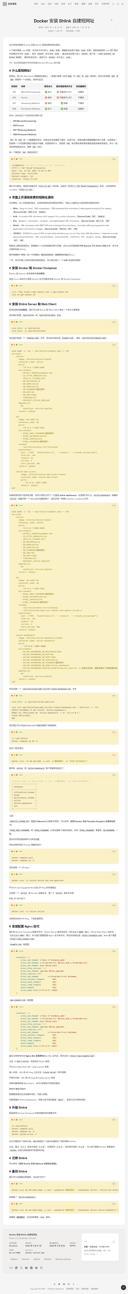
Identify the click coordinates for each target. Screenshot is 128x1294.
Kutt (15, 216)
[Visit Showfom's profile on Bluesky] (64, 1284)
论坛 (77, 1289)
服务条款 (85, 1289)
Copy (114, 159)
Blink (15, 208)
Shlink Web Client (17, 1088)
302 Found (18, 125)
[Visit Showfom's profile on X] (54, 1284)
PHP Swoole (85, 246)
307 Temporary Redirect (24, 130)
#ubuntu (26, 1259)
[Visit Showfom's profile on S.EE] (73, 1284)
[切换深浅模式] (122, 4)
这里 (37, 839)
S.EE (66, 260)
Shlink (16, 225)
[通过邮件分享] (36, 1268)
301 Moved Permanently (24, 121)
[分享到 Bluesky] (26, 1268)
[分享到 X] (21, 1268)
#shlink (37, 1259)
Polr (15, 221)
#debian (14, 1259)
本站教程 (40, 273)
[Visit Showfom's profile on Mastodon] (59, 1284)
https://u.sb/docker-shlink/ (22, 1238)
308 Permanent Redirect (24, 134)
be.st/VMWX (14, 1253)
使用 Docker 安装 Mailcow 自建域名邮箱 (37, 1163)
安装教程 (23, 310)
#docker (47, 1259)
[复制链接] (41, 1268)
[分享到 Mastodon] (16, 1268)
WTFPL (73, 1246)
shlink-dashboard (68, 495)
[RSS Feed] (113, 4)
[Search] (118, 4)
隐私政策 (94, 1289)
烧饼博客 (69, 1289)
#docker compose (63, 1259)
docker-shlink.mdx (34, 1253)
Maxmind (42, 821)
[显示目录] (123, 1287)
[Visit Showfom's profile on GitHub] (69, 1284)
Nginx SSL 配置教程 (35, 1056)
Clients (62, 229)
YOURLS (17, 233)
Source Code (20, 212)
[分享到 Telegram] (31, 1268)
